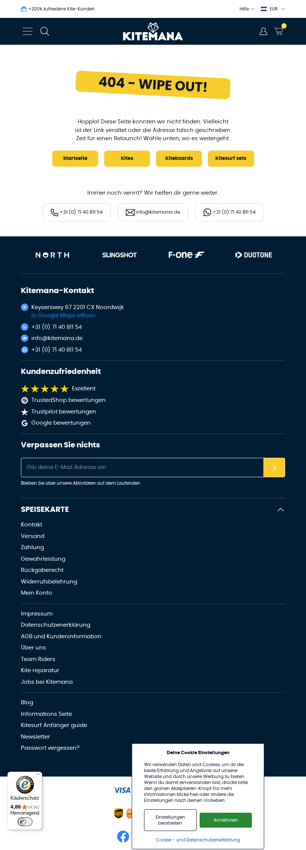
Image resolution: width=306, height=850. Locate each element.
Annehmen (225, 820)
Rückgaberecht (42, 570)
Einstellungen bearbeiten (170, 820)
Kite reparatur (40, 670)
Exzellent (84, 388)
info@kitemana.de (56, 338)
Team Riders (38, 659)
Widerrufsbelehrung (49, 582)
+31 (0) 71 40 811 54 (56, 327)
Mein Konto (36, 593)
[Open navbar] (27, 31)
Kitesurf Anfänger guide (54, 725)
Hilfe (244, 9)
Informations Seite (46, 714)
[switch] (25, 821)
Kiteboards (179, 158)
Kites (127, 158)
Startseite (75, 158)
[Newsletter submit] (274, 467)
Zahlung (32, 547)
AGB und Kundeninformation (61, 636)
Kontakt (31, 525)
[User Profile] (263, 31)
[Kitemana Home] (153, 31)
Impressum (37, 614)
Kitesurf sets (230, 158)
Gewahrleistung (43, 559)
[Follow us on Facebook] (123, 836)
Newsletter (35, 737)
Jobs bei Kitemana (47, 682)
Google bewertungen (61, 423)
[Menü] (37, 776)
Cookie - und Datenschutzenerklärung (198, 840)
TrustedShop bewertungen (68, 400)
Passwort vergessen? (50, 748)
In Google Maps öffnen (63, 315)
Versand (32, 536)
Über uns (33, 648)
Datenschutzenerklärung (55, 625)
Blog (27, 702)
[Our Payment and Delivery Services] (122, 790)
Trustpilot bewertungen (63, 412)
